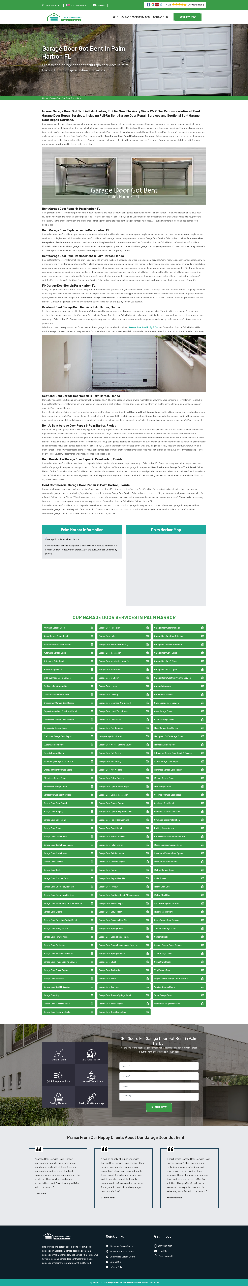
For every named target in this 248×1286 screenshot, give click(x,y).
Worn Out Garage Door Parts (167, 1003)
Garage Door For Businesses (56, 936)
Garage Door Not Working (110, 769)
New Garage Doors (162, 786)
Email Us (100, 5)
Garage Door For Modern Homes (58, 953)
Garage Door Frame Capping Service (60, 962)
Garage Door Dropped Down (56, 878)
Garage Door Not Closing (110, 753)
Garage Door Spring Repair (111, 928)
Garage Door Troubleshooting (112, 1012)
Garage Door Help (107, 636)
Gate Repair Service (163, 694)
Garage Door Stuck (107, 962)
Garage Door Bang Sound (55, 803)
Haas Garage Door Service (166, 728)
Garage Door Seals (52, 870)
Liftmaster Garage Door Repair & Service (173, 753)
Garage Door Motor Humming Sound (115, 744)
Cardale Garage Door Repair (56, 694)
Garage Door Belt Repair (55, 819)
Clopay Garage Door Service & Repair (60, 711)
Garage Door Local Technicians (113, 711)
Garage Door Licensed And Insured (115, 703)
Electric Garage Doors (54, 753)
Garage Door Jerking (108, 694)
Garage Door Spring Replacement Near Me (118, 945)
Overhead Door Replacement (167, 811)
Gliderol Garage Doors (164, 719)
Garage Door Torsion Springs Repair (115, 995)
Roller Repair (160, 878)
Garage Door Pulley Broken (111, 845)
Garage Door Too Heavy (110, 987)
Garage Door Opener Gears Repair (114, 786)
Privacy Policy (116, 1267)
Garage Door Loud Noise (110, 719)
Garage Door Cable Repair (55, 836)
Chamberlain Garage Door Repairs (59, 703)
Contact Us (160, 17)
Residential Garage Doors (166, 861)
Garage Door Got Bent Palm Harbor (66, 98)
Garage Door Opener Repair (111, 803)
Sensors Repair (161, 936)
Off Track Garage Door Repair (167, 794)
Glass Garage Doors (163, 711)
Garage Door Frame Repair (56, 970)
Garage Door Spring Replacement (114, 936)
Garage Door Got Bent (54, 978)
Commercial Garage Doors (55, 728)
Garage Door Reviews (109, 886)
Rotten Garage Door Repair (166, 903)
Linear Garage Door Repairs (167, 761)
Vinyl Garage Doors (163, 970)
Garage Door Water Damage (167, 627)
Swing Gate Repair (162, 962)
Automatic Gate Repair (54, 661)
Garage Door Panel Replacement (114, 819)
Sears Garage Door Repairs (166, 920)
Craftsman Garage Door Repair (58, 736)
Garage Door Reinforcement (112, 853)
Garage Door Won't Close (165, 652)
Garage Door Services (135, 17)
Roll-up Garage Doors (164, 870)
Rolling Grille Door (162, 886)
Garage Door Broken (53, 828)
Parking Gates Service (164, 828)
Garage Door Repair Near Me (112, 878)
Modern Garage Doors (164, 778)
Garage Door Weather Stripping (168, 636)
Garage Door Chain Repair (55, 853)
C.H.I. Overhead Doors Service (57, 677)
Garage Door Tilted (107, 978)
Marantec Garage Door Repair (168, 769)
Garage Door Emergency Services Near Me (63, 903)
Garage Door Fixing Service (56, 928)
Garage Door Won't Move (165, 661)
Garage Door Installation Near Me (114, 661)
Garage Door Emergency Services (59, 895)
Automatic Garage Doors (55, 652)
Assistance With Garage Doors (57, 644)
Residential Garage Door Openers (169, 853)
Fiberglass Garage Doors (55, 778)
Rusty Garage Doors (163, 911)
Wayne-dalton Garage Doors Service (171, 978)
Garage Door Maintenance (111, 728)
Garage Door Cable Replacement (58, 845)
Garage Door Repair (108, 870)
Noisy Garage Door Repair (110, 736)
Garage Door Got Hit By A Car (57, 987)
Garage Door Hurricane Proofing (113, 644)
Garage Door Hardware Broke (57, 1012)
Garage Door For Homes (54, 945)
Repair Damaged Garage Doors (168, 845)
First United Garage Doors (55, 786)
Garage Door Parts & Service (112, 836)
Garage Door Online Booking (111, 778)
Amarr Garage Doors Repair (56, 636)
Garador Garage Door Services (57, 794)
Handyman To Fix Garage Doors (168, 736)
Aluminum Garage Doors (54, 627)
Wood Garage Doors (163, 995)
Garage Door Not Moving (110, 761)
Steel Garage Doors (163, 953)
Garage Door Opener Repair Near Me (115, 811)
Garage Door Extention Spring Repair (60, 920)
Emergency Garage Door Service (58, 761)
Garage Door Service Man (110, 911)
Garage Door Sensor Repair (111, 903)
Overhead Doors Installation (167, 819)
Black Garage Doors (53, 669)
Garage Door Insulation (109, 669)
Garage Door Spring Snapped (112, 953)
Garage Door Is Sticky (109, 677)
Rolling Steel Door (162, 895)
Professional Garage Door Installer (169, 836)
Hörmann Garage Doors (165, 744)
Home (115, 17)
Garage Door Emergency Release (59, 886)
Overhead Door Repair (164, 803)
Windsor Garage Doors (164, 987)
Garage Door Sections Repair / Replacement (119, 895)
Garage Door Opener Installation (113, 794)
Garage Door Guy (51, 995)
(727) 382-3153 (187, 17)
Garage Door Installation (110, 652)
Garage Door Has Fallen (109, 627)
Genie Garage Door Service (166, 703)
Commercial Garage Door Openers (59, 719)
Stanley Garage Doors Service (168, 945)
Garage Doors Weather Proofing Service (172, 677)
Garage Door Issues (108, 686)
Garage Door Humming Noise (57, 1003)
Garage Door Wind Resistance (168, 644)
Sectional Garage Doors (165, 928)
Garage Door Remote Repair (112, 861)
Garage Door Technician (110, 970)
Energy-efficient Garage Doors (58, 769)
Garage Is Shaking (162, 686)
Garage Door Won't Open (165, 669)
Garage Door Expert (53, 911)
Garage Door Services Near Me (113, 920)
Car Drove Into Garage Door (56, 686)
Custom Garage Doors (54, 744)
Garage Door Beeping (53, 811)
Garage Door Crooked (53, 861)
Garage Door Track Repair (111, 1003)
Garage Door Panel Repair (110, 828)
